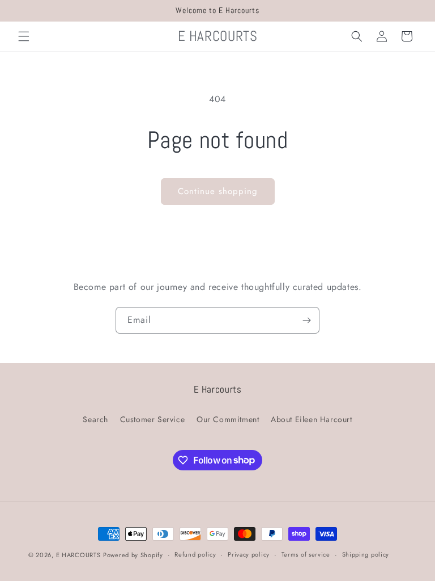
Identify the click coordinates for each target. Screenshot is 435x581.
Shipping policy (366, 554)
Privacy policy (249, 554)
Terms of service (306, 554)
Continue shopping (218, 191)
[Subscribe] (306, 320)
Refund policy (195, 554)
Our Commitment (228, 419)
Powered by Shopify (133, 554)
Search (95, 419)
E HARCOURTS (78, 554)
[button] (23, 36)
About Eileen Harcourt (311, 419)
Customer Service (152, 419)
